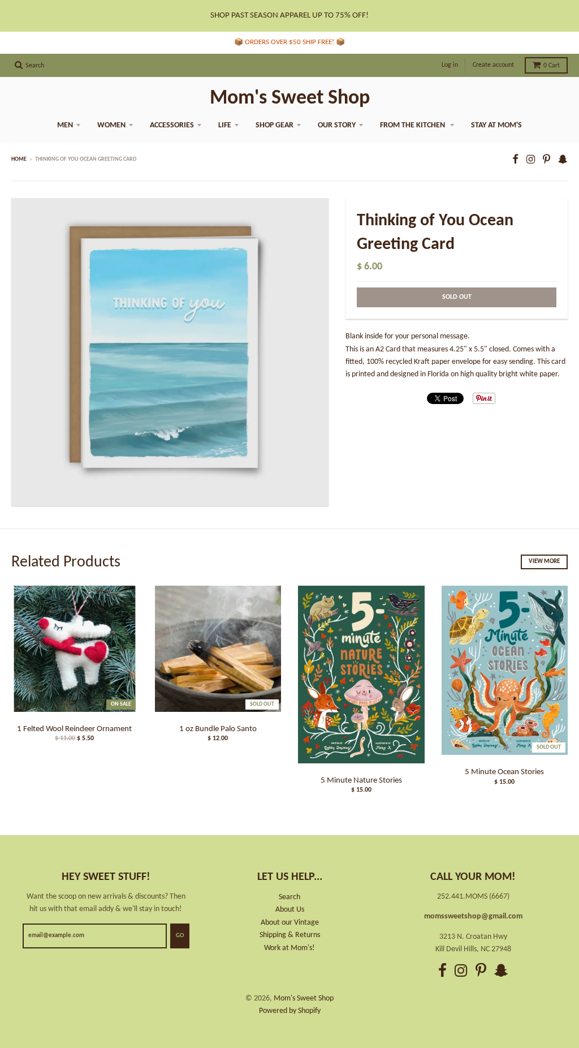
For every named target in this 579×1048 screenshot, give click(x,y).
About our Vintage (290, 922)
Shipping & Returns (290, 935)
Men (65, 125)
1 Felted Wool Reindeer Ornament (74, 729)
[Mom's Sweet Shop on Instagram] (530, 160)
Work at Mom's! (289, 948)
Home (19, 159)
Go (180, 936)
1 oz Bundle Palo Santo (218, 729)
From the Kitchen (413, 125)
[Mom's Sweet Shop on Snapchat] (563, 160)
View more (544, 562)
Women (111, 125)
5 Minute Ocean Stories (504, 772)
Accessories (172, 125)
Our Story (337, 125)
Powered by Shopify (290, 1011)
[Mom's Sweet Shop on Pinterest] (546, 160)
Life (224, 125)
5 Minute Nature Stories (361, 780)
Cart (551, 65)
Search (289, 897)
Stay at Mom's (496, 125)
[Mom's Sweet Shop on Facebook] (515, 160)
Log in (450, 65)
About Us (289, 909)
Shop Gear (274, 125)
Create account (493, 65)
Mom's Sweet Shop (290, 98)
